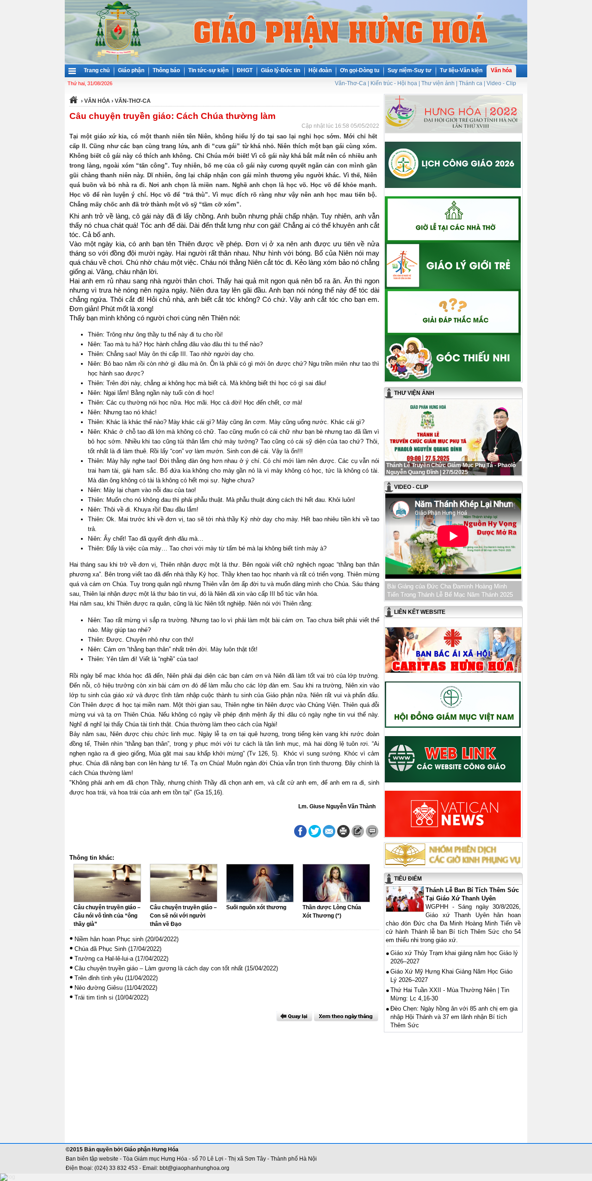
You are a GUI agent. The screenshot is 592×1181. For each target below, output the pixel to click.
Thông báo (166, 70)
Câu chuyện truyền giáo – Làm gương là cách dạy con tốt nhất (158, 968)
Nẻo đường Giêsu (98, 987)
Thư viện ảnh (438, 83)
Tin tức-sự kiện (208, 70)
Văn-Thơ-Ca (350, 83)
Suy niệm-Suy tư (410, 70)
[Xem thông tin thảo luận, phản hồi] (372, 831)
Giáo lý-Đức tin (280, 70)
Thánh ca (470, 83)
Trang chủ (97, 70)
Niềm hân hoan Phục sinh (108, 939)
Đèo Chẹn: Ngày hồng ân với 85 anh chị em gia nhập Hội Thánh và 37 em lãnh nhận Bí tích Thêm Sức (454, 1017)
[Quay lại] (294, 1016)
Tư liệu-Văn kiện (461, 70)
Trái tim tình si (93, 997)
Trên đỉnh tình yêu (98, 978)
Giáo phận (131, 70)
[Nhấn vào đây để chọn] (346, 1016)
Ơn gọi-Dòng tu (359, 70)
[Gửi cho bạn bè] (329, 831)
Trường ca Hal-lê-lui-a (103, 958)
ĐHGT (245, 70)
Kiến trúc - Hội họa (393, 83)
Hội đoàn (320, 70)
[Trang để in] (343, 835)
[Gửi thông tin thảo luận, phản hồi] (358, 831)
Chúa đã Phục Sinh (100, 948)
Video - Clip (501, 83)
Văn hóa (501, 70)
